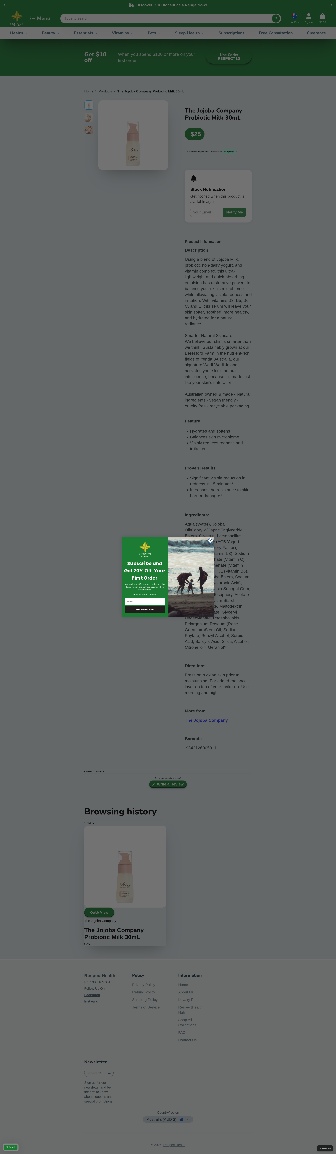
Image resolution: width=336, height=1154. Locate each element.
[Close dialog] (210, 540)
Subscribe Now (145, 609)
